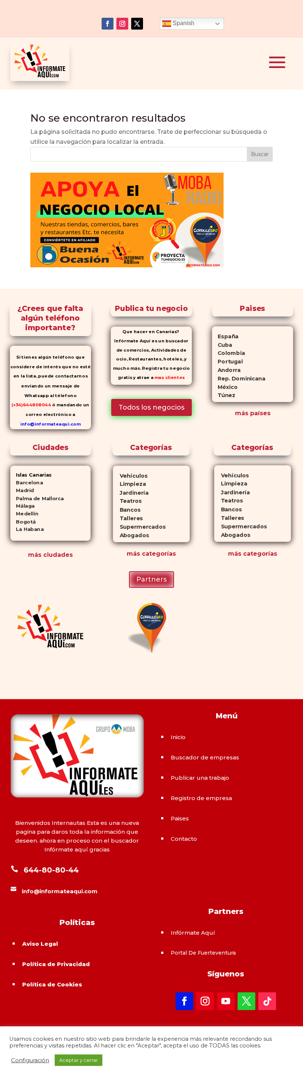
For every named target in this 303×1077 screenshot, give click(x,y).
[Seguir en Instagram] (122, 24)
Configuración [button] (30, 1060)
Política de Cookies (52, 984)
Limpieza (129, 484)
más (133, 553)
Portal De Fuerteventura (203, 952)
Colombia (228, 353)
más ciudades (50, 554)
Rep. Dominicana (238, 378)
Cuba (222, 345)
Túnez (223, 395)
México (225, 387)
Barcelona (26, 483)
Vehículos (130, 476)
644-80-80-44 (51, 870)
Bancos (127, 510)
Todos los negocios (151, 407)
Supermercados (139, 527)
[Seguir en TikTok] (267, 1001)
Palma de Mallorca (37, 498)
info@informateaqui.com (50, 424)
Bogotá (22, 521)
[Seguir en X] (137, 24)
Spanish (182, 23)
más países (252, 413)
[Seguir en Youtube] (226, 1001)
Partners (151, 579)
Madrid (22, 490)
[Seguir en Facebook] (107, 24)
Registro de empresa (201, 798)
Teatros (127, 501)
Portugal (227, 361)
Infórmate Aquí (193, 932)
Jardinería (131, 493)
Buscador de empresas (205, 757)
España (225, 336)
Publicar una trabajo (200, 777)
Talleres (128, 518)
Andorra (226, 370)
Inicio (178, 737)
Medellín (24, 514)
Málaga (22, 506)
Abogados (131, 535)
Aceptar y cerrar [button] (78, 1060)
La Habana (26, 529)
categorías (158, 553)
